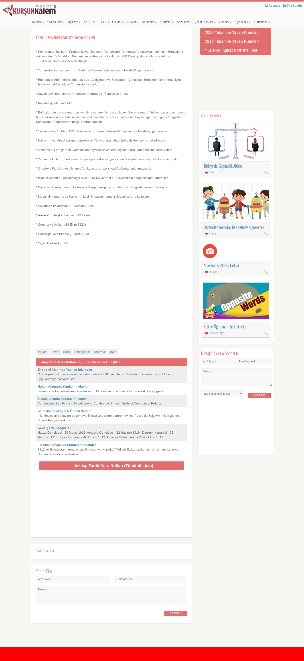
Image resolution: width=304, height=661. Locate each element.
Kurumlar (167, 22)
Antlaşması (82, 352)
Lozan (55, 352)
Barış (67, 352)
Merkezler (149, 22)
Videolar (225, 22)
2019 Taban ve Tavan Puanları (232, 41)
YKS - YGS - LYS (96, 22)
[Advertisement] (111, 294)
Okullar (118, 22)
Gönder (176, 613)
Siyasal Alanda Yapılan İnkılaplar (62, 398)
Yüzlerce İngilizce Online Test (231, 50)
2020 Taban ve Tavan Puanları (232, 32)
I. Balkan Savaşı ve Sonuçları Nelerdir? (67, 445)
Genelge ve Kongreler (54, 428)
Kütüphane (262, 22)
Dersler (38, 22)
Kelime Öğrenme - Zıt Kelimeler (225, 327)
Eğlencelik (243, 22)
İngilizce (74, 22)
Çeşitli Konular (205, 22)
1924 (113, 352)
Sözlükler (184, 22)
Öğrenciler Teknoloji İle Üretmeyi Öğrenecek (234, 227)
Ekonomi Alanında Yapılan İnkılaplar (65, 369)
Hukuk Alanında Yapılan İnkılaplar (63, 386)
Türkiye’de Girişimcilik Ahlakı (223, 166)
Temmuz (100, 352)
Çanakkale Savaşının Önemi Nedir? (64, 411)
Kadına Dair (55, 22)
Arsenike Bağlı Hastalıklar (221, 266)
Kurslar (132, 22)
